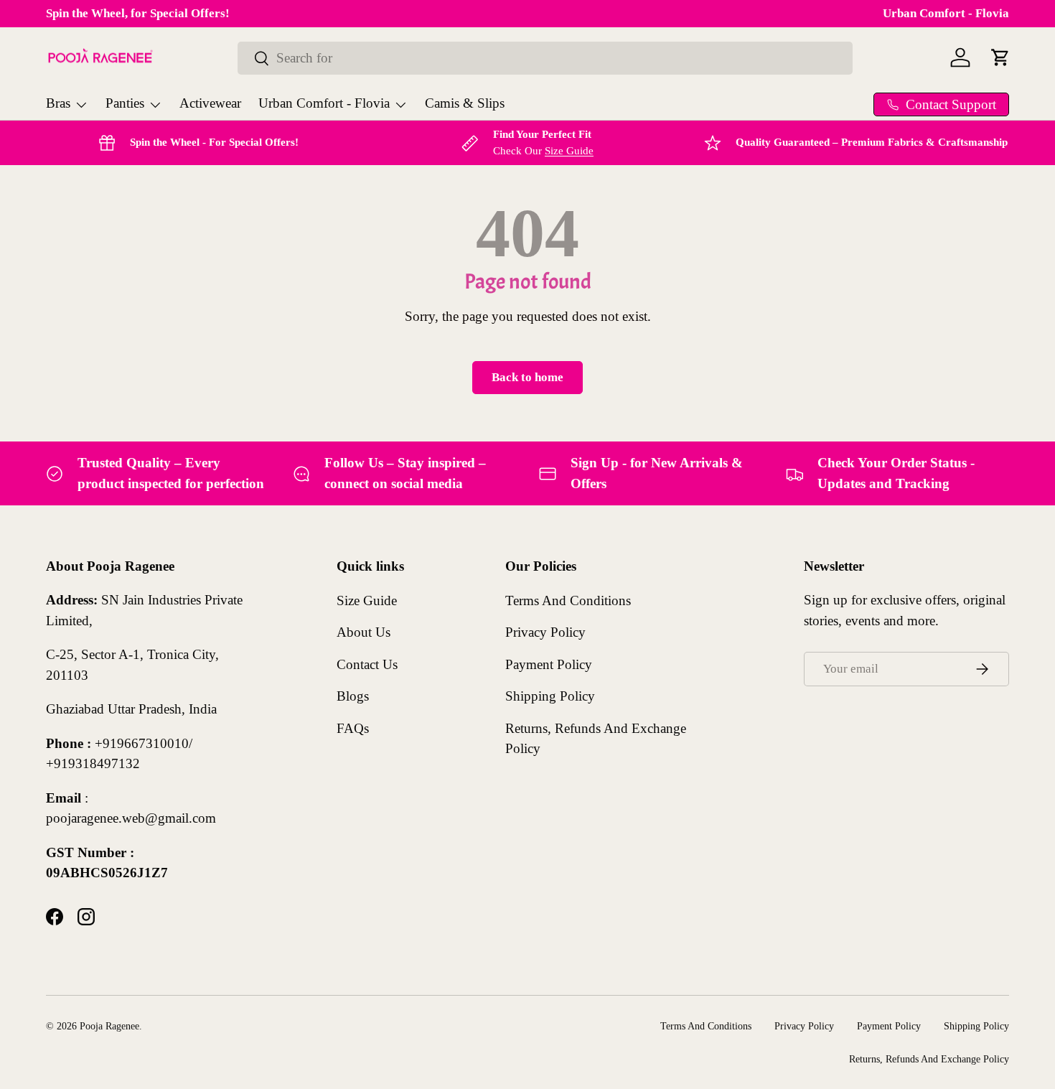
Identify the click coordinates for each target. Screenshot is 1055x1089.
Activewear (210, 103)
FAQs (353, 727)
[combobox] (545, 58)
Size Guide (569, 150)
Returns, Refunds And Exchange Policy (929, 1058)
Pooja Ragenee (109, 1026)
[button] (1000, 57)
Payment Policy (548, 663)
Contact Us (367, 663)
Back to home (527, 377)
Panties (125, 103)
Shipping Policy (550, 696)
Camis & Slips (465, 103)
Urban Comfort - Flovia (946, 13)
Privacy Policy (545, 632)
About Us (363, 632)
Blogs (353, 696)
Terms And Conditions (568, 599)
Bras (58, 103)
